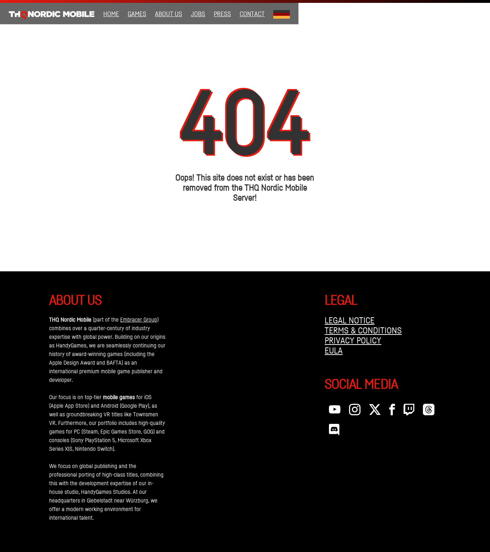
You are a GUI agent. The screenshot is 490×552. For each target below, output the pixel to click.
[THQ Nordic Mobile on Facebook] (392, 411)
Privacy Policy (353, 340)
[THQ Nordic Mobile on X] (375, 411)
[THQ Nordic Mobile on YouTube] (335, 411)
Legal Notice (349, 320)
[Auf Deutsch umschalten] (281, 13)
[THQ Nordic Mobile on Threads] (429, 411)
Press (222, 14)
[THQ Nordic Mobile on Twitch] (409, 411)
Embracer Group (138, 319)
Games (137, 14)
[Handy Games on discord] (334, 431)
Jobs (198, 14)
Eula (334, 350)
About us (168, 14)
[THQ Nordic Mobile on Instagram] (355, 411)
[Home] (52, 14)
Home (111, 14)
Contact (252, 14)
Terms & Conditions (363, 330)
